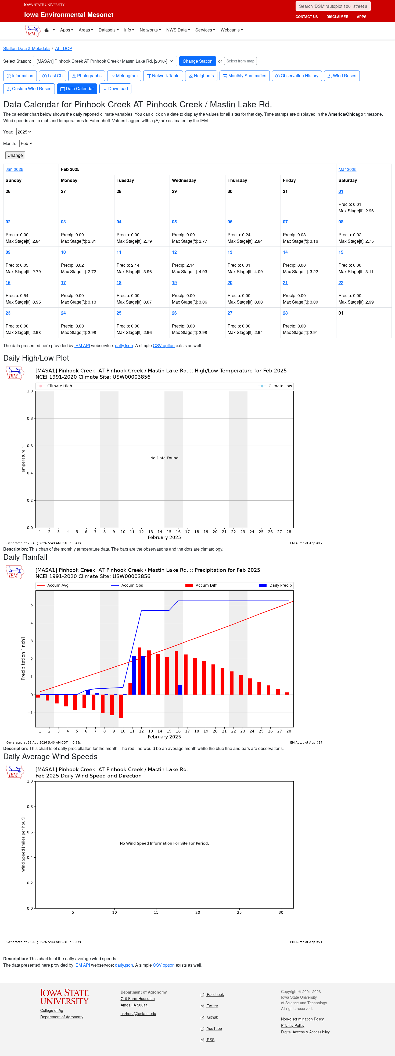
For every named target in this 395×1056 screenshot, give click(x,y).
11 (119, 252)
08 (341, 222)
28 (285, 313)
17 (63, 282)
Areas (84, 30)
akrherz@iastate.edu (138, 1013)
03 (63, 222)
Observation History (299, 75)
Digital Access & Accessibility (305, 1031)
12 (174, 252)
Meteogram (127, 75)
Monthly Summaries (247, 75)
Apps (65, 30)
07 (285, 222)
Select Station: (17, 61)
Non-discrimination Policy (302, 1019)
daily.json (124, 345)
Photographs (89, 75)
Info (127, 30)
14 (285, 252)
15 (341, 252)
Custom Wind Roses (31, 88)
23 (8, 313)
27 (230, 313)
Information (22, 75)
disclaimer (337, 16)
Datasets (107, 30)
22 (341, 282)
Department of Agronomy (61, 1016)
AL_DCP (63, 48)
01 (341, 191)
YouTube (214, 1028)
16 (8, 282)
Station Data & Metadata (26, 48)
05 (174, 222)
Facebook (215, 994)
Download (118, 88)
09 (8, 252)
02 (8, 222)
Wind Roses (344, 75)
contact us (307, 16)
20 (230, 282)
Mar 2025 (348, 169)
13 (230, 252)
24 (63, 313)
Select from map (240, 61)
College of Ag (51, 1010)
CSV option (164, 345)
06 (230, 222)
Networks (149, 30)
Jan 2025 (14, 169)
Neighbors (204, 75)
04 (119, 222)
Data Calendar (80, 88)
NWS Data (176, 30)
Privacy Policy (292, 1025)
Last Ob (55, 75)
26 (174, 313)
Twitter (212, 1005)
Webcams (230, 30)
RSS (210, 1039)
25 (119, 313)
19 (174, 282)
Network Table (165, 75)
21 (285, 282)
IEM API (82, 345)
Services (203, 30)
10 (63, 252)
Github (212, 1017)
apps (362, 16)
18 (119, 282)
